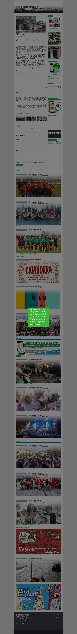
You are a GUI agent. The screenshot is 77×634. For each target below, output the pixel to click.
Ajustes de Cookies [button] (33, 324)
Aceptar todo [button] (38, 324)
